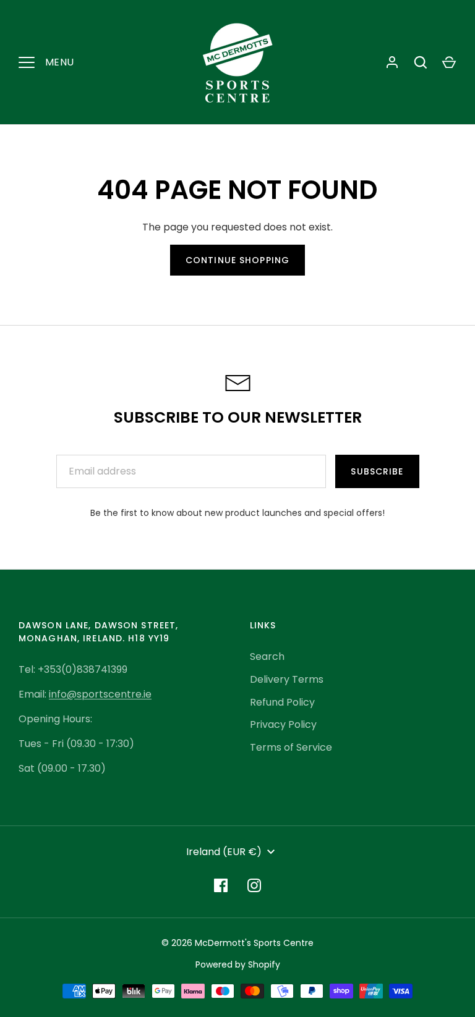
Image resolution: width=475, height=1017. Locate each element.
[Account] (392, 62)
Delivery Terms (286, 679)
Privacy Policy (283, 724)
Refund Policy (282, 702)
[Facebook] (220, 885)
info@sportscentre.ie (100, 694)
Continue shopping (237, 260)
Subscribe (377, 471)
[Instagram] (254, 885)
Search (267, 656)
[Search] (420, 62)
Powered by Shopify (237, 964)
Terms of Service (291, 747)
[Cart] (449, 62)
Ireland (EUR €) (224, 852)
